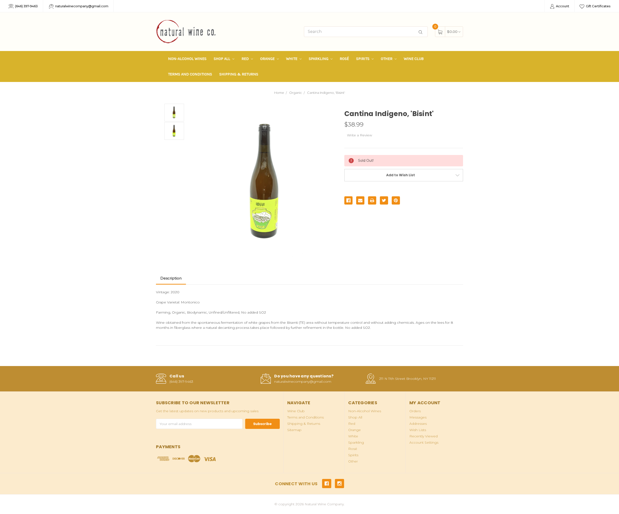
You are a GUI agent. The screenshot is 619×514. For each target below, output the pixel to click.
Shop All (222, 58)
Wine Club (414, 58)
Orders (415, 411)
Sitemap (294, 430)
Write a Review (359, 135)
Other (387, 58)
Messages (418, 417)
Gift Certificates (597, 6)
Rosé (344, 58)
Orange (268, 58)
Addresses (418, 423)
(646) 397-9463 (26, 6)
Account (562, 6)
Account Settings (423, 442)
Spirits (363, 58)
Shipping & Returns (238, 74)
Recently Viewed (423, 436)
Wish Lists (417, 430)
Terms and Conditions (190, 74)
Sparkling (319, 58)
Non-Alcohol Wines (187, 58)
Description (171, 278)
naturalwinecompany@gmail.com (81, 6)
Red (246, 58)
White (292, 58)
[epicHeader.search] (420, 32)
